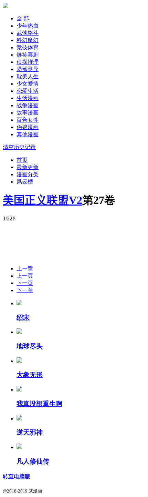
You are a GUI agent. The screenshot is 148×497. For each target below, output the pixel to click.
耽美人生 (28, 76)
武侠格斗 (28, 33)
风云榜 (25, 182)
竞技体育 (28, 47)
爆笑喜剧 (28, 55)
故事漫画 (28, 113)
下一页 (25, 283)
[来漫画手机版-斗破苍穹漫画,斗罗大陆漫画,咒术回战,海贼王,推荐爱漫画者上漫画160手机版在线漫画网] (5, 6)
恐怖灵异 (28, 69)
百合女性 (28, 120)
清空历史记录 (19, 147)
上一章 (25, 268)
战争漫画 (28, 105)
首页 (22, 160)
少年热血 (28, 26)
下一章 (25, 290)
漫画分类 (28, 174)
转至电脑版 (16, 476)
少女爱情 (28, 84)
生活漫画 (28, 98)
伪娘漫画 (28, 127)
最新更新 (28, 167)
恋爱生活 (28, 91)
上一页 (25, 276)
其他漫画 (28, 134)
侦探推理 (28, 62)
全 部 (23, 18)
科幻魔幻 (28, 40)
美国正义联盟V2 (42, 200)
